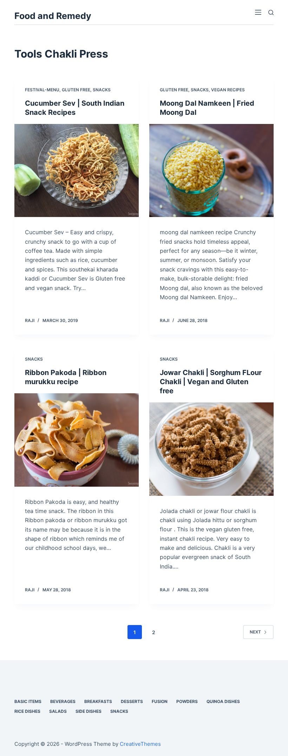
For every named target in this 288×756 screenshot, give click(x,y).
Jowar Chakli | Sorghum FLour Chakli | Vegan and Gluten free (211, 381)
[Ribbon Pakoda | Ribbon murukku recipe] (76, 440)
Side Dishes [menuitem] (89, 711)
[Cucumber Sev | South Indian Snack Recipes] (76, 170)
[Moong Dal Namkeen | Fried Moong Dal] (211, 170)
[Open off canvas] (258, 12)
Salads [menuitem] (58, 711)
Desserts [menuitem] (132, 701)
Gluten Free (76, 89)
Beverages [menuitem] (63, 701)
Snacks (102, 89)
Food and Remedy (52, 16)
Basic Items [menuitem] (27, 701)
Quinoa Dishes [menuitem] (223, 701)
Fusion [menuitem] (160, 701)
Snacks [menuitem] (119, 711)
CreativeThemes (140, 744)
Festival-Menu (42, 89)
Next (255, 632)
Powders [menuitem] (187, 701)
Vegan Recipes (228, 89)
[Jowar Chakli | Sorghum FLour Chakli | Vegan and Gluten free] (211, 449)
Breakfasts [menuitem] (98, 701)
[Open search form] (271, 12)
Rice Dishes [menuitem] (27, 711)
